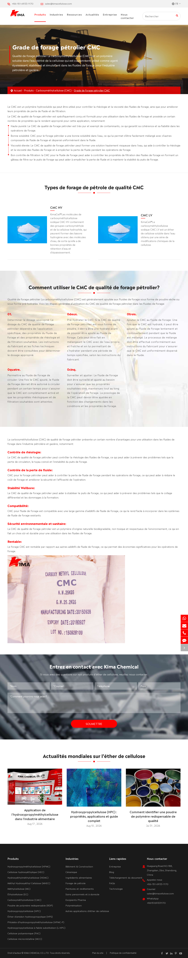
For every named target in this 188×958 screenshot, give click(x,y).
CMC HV (56, 207)
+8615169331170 (156, 902)
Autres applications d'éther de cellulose (87, 911)
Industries (56, 14)
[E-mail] (184, 625)
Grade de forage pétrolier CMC (92, 90)
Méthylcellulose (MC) (18, 888)
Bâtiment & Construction (79, 866)
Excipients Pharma (76, 899)
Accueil (18, 90)
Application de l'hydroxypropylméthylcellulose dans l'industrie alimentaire (34, 814)
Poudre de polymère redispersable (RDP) (30, 905)
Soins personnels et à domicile (82, 894)
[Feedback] (184, 640)
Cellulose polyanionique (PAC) (23, 933)
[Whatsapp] (184, 618)
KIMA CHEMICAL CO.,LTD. (36, 952)
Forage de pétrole (75, 883)
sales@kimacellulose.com (58, 3)
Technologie (116, 888)
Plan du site (97, 952)
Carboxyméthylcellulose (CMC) (54, 90)
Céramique (71, 872)
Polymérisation (74, 905)
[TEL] (184, 633)
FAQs (112, 883)
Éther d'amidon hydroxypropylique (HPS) (30, 916)
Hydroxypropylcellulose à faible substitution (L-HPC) (36, 927)
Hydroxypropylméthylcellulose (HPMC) (28, 866)
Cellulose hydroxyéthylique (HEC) (25, 872)
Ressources (74, 14)
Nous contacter (127, 16)
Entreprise (110, 14)
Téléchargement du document (125, 877)
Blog (111, 872)
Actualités (92, 14)
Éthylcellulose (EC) (17, 894)
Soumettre (94, 724)
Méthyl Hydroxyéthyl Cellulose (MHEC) (28, 883)
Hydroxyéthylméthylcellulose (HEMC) (27, 877)
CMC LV (146, 215)
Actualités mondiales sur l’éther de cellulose (94, 755)
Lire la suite (34, 801)
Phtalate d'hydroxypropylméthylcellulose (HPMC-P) (35, 922)
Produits (40, 14)
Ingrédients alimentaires (79, 877)
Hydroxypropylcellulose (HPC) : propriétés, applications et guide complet (94, 816)
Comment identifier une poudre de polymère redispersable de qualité (153, 816)
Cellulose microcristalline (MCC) (24, 938)
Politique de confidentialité (123, 952)
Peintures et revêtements (80, 888)
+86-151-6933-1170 (22, 3)
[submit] (177, 15)
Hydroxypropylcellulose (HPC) (24, 911)
